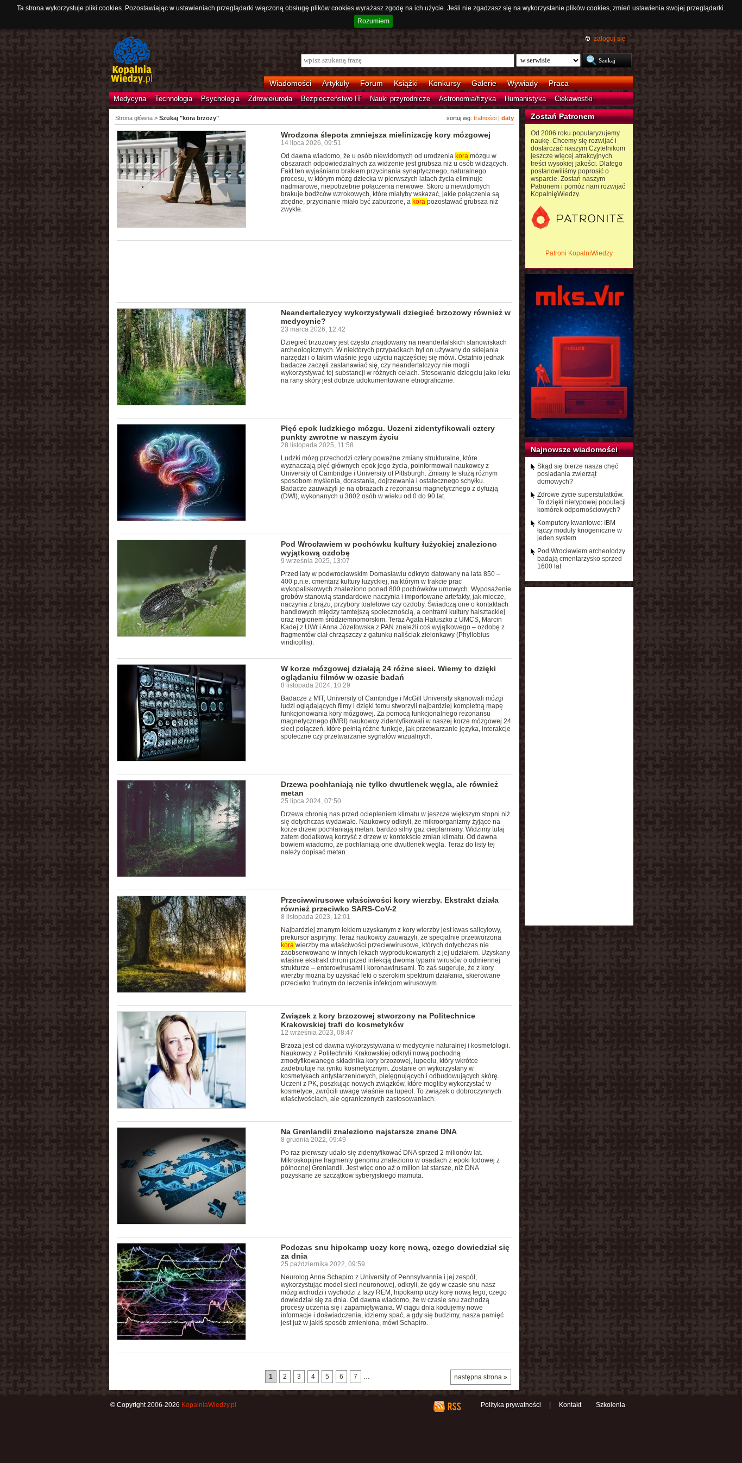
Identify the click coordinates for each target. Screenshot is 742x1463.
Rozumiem (373, 21)
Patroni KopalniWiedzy (579, 253)
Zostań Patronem (562, 116)
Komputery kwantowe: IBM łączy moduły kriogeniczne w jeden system (579, 530)
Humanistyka (525, 99)
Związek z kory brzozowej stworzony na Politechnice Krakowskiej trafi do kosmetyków (378, 1020)
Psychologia (220, 99)
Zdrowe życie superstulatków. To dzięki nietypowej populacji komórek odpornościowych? (581, 502)
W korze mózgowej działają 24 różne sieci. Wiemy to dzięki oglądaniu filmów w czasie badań (388, 673)
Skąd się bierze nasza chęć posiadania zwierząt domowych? (577, 473)
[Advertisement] (314, 270)
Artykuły (335, 83)
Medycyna (130, 99)
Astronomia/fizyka (467, 99)
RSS (453, 1406)
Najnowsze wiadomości (574, 449)
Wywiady (522, 83)
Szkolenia (610, 1405)
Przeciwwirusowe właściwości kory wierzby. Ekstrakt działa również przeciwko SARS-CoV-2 (390, 904)
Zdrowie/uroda (270, 99)
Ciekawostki (574, 99)
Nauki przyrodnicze (400, 99)
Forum (371, 83)
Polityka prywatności (511, 1405)
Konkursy (445, 83)
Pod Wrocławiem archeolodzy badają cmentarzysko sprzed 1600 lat (581, 558)
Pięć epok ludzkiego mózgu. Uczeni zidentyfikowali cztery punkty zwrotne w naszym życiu (388, 432)
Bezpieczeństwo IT (331, 99)
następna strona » (480, 1377)
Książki (406, 83)
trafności (485, 118)
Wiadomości (290, 83)
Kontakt (570, 1405)
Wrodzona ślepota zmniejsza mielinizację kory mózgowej (386, 134)
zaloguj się (610, 38)
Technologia (173, 99)
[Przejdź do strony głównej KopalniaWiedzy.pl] (131, 61)
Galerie (483, 83)
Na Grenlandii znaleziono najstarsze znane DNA (369, 1131)
